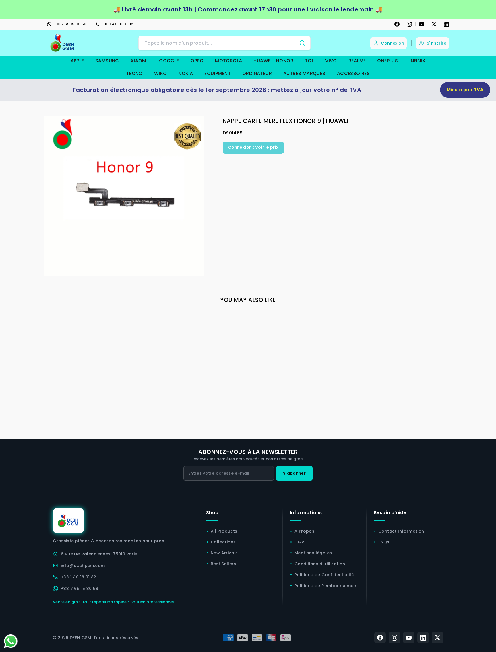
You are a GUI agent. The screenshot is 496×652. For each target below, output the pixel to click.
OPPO (197, 60)
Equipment (217, 73)
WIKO (160, 73)
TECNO (134, 73)
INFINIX (417, 60)
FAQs (384, 542)
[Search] (302, 43)
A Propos (304, 531)
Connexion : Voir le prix (253, 147)
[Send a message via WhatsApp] (11, 641)
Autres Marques (304, 73)
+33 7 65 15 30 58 (69, 24)
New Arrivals (224, 553)
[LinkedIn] (446, 24)
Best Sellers (223, 564)
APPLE (77, 60)
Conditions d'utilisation (319, 564)
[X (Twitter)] (437, 637)
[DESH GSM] (63, 42)
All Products (224, 531)
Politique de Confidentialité (324, 575)
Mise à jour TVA (465, 90)
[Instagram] (409, 24)
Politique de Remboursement (326, 586)
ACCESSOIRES (353, 73)
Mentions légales (313, 553)
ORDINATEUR (257, 73)
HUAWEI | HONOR (273, 60)
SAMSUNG (107, 60)
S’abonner (294, 473)
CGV (299, 542)
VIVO (331, 60)
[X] (434, 24)
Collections (223, 542)
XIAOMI (139, 60)
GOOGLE (169, 60)
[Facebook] (397, 24)
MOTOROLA (228, 60)
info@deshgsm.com (83, 565)
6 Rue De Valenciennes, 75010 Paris (99, 554)
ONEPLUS (387, 60)
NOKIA (185, 73)
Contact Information (401, 531)
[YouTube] (421, 24)
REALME (357, 60)
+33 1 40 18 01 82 (117, 24)
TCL (309, 60)
